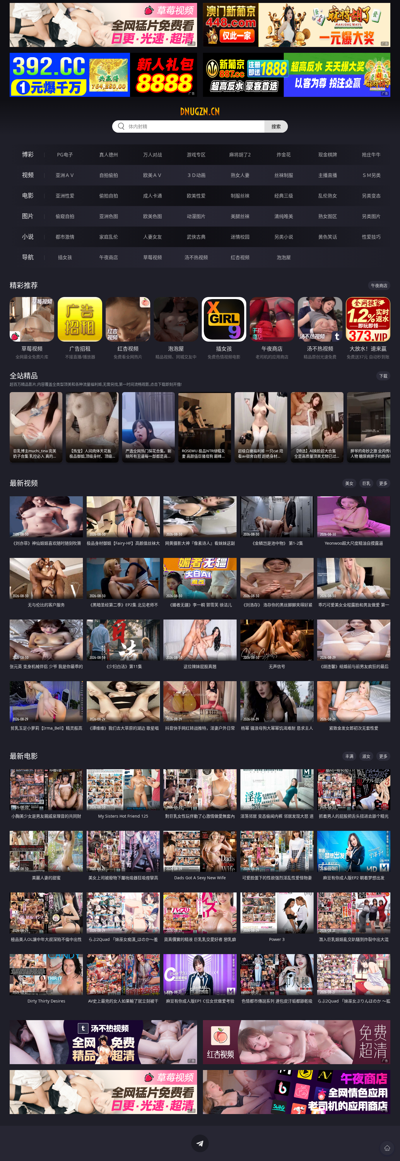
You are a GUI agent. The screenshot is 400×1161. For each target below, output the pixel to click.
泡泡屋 (284, 257)
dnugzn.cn (200, 111)
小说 (28, 237)
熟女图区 (327, 216)
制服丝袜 (240, 196)
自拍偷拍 (108, 175)
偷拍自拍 (108, 196)
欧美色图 (152, 216)
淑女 (366, 756)
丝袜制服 (283, 175)
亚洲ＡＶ (65, 175)
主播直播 (327, 175)
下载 (383, 376)
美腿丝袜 (240, 216)
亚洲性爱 (65, 196)
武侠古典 (196, 237)
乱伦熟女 (327, 196)
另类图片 (371, 216)
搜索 (276, 126)
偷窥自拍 (65, 216)
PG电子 (65, 154)
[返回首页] (387, 1148)
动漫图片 (196, 216)
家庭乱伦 (108, 237)
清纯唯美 (283, 216)
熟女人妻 (240, 175)
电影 (28, 196)
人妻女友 (152, 237)
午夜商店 (108, 257)
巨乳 (366, 483)
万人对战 (152, 154)
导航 (28, 257)
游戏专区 (196, 154)
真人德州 (108, 154)
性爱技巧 (371, 237)
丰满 (349, 756)
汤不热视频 (196, 257)
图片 (28, 216)
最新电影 (24, 756)
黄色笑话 (327, 237)
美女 (349, 483)
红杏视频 (240, 257)
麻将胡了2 (240, 154)
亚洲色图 (108, 216)
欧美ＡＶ (152, 175)
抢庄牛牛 (371, 154)
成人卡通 (152, 196)
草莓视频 (152, 257)
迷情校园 (240, 237)
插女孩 (65, 257)
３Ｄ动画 (196, 175)
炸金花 (284, 154)
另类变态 (371, 196)
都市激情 (65, 237)
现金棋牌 (327, 154)
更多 (383, 483)
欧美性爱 (196, 196)
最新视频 (24, 483)
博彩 (28, 154)
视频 (28, 175)
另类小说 (283, 237)
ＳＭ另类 (371, 175)
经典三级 (283, 196)
